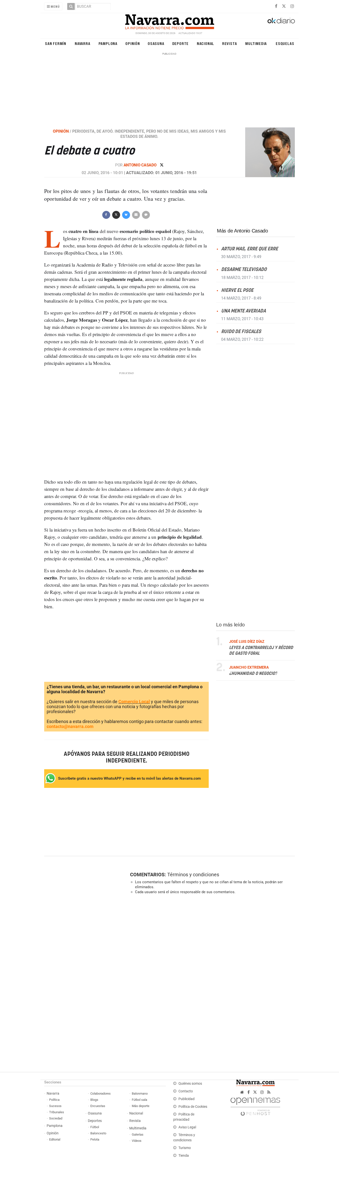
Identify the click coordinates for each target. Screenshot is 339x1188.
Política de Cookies (192, 1107)
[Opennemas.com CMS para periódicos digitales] (255, 1105)
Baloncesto (98, 1133)
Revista (229, 43)
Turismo (184, 1148)
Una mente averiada (243, 311)
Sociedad (55, 1118)
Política (54, 1100)
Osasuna (156, 43)
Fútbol (94, 1127)
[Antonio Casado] (267, 152)
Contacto (185, 1091)
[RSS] (269, 1092)
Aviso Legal (187, 1127)
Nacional (205, 43)
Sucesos (55, 1106)
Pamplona (108, 43)
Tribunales (56, 1112)
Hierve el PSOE (237, 290)
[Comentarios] (146, 214)
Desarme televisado (244, 269)
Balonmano (140, 1093)
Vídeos (136, 1141)
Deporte (180, 43)
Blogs (94, 1100)
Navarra (82, 43)
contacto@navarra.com (70, 726)
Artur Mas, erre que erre (249, 249)
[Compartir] (106, 214)
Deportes (95, 1121)
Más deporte (140, 1106)
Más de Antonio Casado (242, 230)
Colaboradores (100, 1093)
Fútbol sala (139, 1100)
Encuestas (97, 1106)
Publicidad (186, 1099)
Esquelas (285, 43)
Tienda (183, 1155)
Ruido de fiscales (241, 331)
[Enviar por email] (136, 214)
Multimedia (256, 43)
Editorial (54, 1139)
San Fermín (55, 43)
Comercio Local (134, 701)
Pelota (94, 1139)
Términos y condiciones (193, 875)
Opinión (132, 43)
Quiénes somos (190, 1083)
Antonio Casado (140, 165)
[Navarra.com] (169, 20)
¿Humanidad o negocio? (253, 673)
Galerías (137, 1134)
